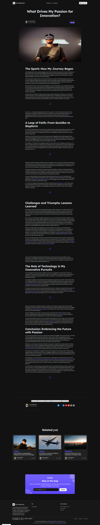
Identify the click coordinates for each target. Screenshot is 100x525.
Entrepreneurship (68, 451)
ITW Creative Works (64, 506)
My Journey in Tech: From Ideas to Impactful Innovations (48, 454)
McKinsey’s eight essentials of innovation (40, 179)
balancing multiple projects (62, 232)
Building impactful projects (42, 309)
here (52, 137)
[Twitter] (25, 519)
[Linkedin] (30, 519)
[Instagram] (28, 519)
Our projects (63, 508)
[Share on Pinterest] (66, 405)
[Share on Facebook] (58, 405)
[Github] (31, 519)
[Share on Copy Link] (74, 405)
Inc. (62, 176)
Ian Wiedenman (31, 21)
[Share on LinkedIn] (63, 405)
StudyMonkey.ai (59, 183)
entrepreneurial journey (30, 348)
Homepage (34, 506)
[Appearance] (22, 519)
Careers (62, 510)
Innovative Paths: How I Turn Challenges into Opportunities (73, 454)
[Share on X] (61, 405)
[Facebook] (26, 519)
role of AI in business (61, 314)
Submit (63, 489)
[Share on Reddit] (69, 405)
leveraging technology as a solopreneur (34, 284)
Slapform (67, 115)
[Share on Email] (71, 405)
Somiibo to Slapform (49, 321)
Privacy (80, 518)
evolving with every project (48, 243)
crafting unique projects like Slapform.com (62, 359)
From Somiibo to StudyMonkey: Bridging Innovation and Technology (24, 454)
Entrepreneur (56, 176)
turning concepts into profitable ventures (43, 359)
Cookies (86, 518)
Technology (16, 451)
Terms (75, 518)
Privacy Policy (63, 522)
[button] (83, 3)
